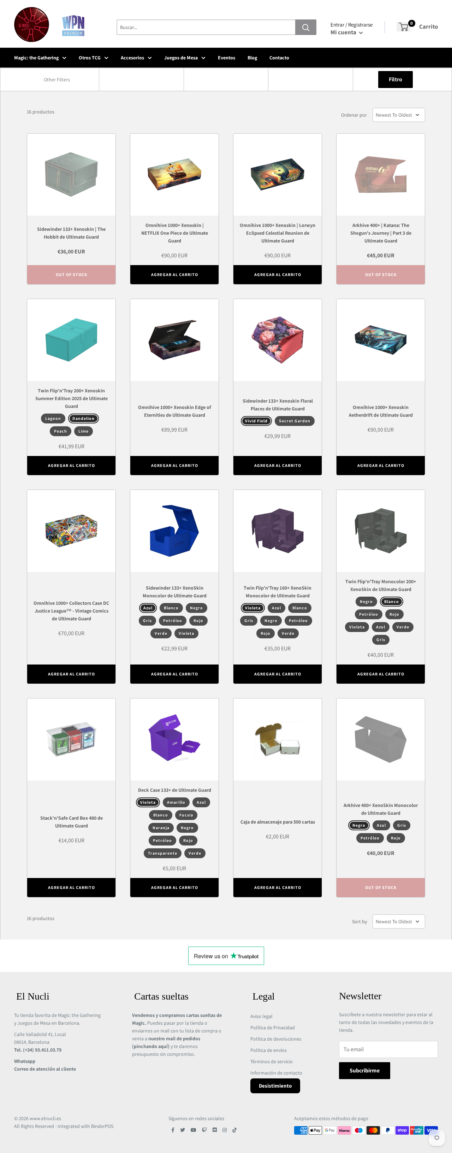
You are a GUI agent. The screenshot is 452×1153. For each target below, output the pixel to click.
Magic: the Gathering (36, 57)
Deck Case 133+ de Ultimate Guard (174, 790)
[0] (403, 26)
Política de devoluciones (275, 1039)
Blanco (171, 607)
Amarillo (176, 802)
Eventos (226, 57)
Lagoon (53, 418)
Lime (83, 431)
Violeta (186, 633)
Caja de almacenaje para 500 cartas (277, 822)
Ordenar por (354, 114)
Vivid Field (256, 420)
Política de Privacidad (272, 1027)
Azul (148, 607)
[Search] (305, 27)
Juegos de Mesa (181, 57)
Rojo (198, 620)
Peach (60, 431)
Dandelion (83, 418)
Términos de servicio (271, 1061)
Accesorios (132, 57)
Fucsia (186, 815)
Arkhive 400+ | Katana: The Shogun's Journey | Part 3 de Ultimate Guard (380, 233)
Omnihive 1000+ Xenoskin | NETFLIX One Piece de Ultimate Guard (174, 233)
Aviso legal (261, 1016)
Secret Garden (294, 420)
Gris (147, 620)
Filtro (395, 79)
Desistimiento (275, 1085)
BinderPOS (102, 1126)
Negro (196, 607)
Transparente (162, 853)
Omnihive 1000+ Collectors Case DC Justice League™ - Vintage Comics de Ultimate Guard (71, 611)
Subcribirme (365, 1070)
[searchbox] (57, 79)
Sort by (359, 921)
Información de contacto (276, 1073)
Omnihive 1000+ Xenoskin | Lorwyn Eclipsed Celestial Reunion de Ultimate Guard (277, 233)
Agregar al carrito (174, 274)
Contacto (279, 57)
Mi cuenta (344, 32)
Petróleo (172, 620)
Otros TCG (90, 57)
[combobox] (56, 79)
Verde (161, 633)
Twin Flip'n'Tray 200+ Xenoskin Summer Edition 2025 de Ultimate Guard (71, 398)
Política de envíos (268, 1050)
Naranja (161, 827)
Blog (252, 57)
